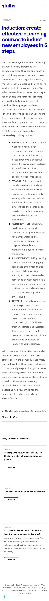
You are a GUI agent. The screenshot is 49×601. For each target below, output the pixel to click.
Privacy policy (41, 590)
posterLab (7, 389)
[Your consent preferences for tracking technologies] (4, 596)
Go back (43, 20)
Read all (11, 467)
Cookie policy (25, 593)
